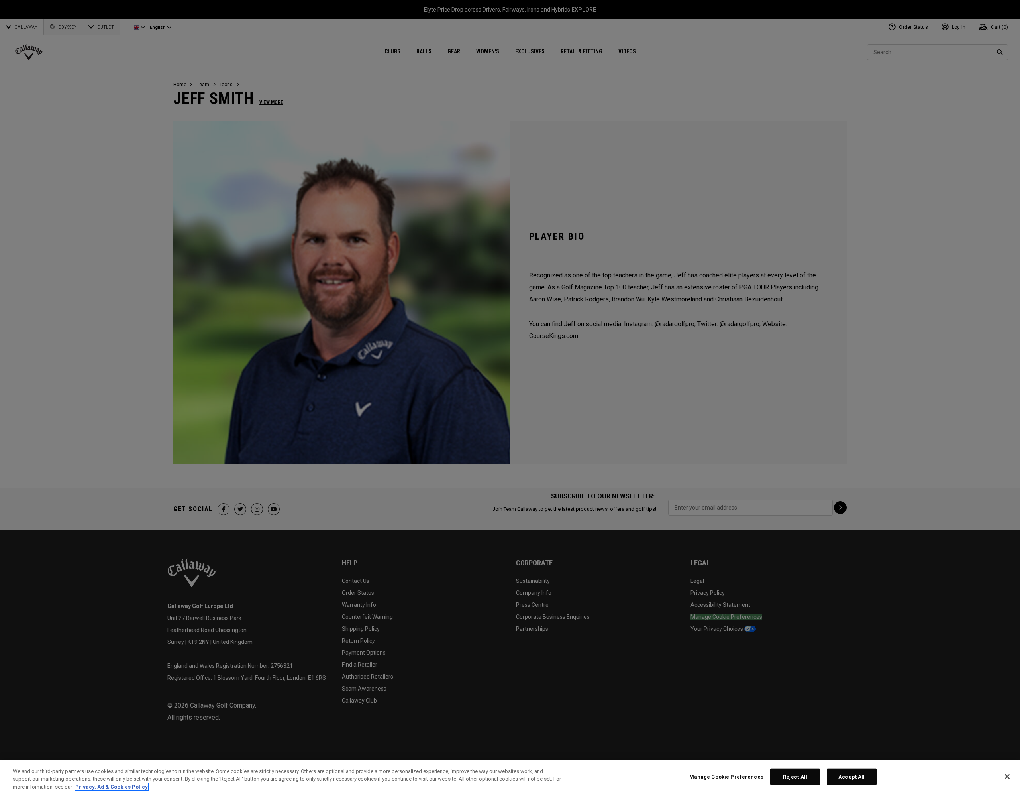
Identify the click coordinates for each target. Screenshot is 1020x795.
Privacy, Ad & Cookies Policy (111, 787)
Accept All (851, 776)
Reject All (795, 776)
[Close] (1007, 776)
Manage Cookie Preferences (726, 776)
